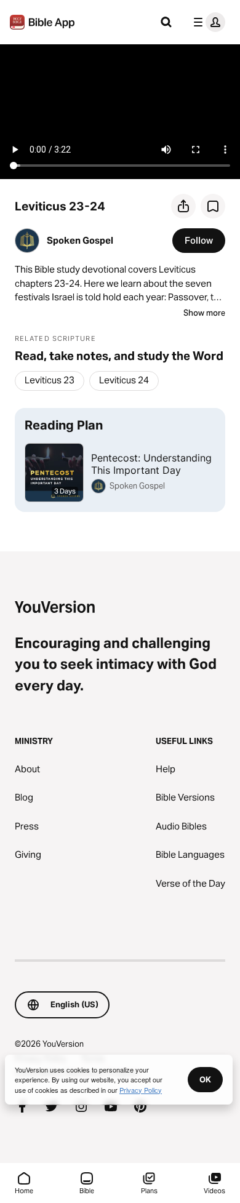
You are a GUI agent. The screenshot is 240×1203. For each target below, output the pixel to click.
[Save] (213, 206)
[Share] (183, 206)
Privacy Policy (140, 1090)
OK (205, 1079)
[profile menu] (206, 22)
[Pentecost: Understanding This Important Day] (120, 460)
